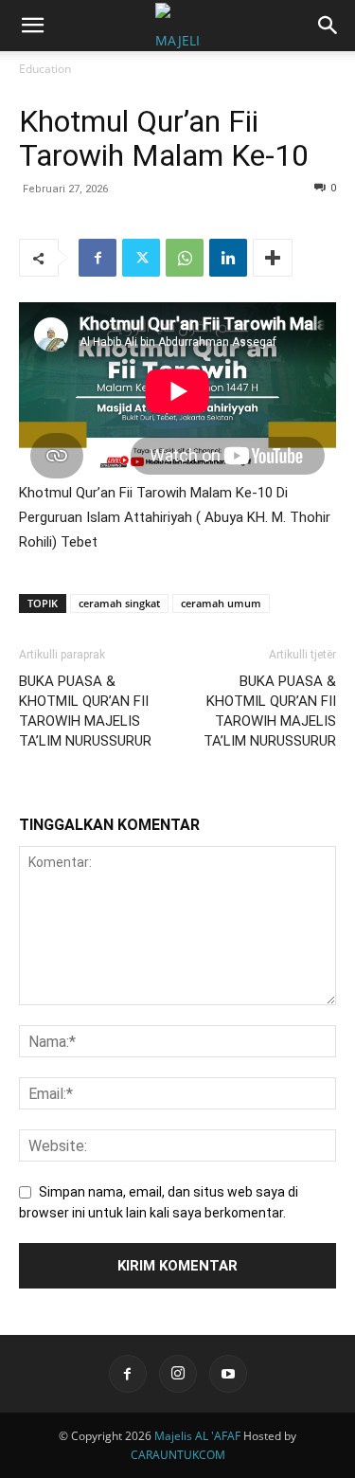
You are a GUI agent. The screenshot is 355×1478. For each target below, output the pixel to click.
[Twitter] (141, 258)
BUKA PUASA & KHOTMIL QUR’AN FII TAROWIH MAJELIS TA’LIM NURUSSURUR (85, 711)
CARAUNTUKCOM (178, 1455)
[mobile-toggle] (32, 25)
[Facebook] (97, 258)
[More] (273, 258)
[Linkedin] (228, 258)
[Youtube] (228, 1374)
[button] (328, 25)
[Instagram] (178, 1374)
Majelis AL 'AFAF (197, 1436)
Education (45, 69)
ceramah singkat (119, 603)
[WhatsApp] (185, 258)
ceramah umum (221, 603)
